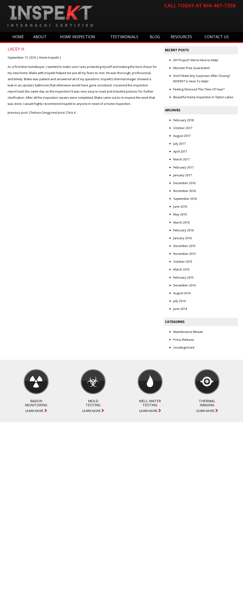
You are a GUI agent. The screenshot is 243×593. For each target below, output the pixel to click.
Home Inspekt (49, 57)
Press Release (183, 339)
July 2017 (179, 143)
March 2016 (181, 222)
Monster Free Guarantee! (191, 68)
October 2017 (182, 128)
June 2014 (180, 309)
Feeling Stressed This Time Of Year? (198, 89)
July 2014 (179, 301)
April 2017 (180, 151)
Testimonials (124, 36)
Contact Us (217, 36)
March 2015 (181, 269)
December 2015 (184, 246)
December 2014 (184, 285)
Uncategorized (183, 347)
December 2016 (184, 183)
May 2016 (180, 214)
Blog (155, 36)
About (40, 36)
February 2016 (183, 230)
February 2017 (183, 167)
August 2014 (182, 293)
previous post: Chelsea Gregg (29, 112)
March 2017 (181, 159)
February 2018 (183, 120)
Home (18, 36)
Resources (181, 36)
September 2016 (185, 198)
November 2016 (184, 191)
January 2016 (182, 238)
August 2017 (182, 136)
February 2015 (183, 277)
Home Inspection (77, 36)
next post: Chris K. (64, 112)
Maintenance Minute (188, 332)
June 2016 (180, 206)
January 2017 (182, 175)
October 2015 (182, 261)
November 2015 (184, 254)
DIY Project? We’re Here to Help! (195, 60)
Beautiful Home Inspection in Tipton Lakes (203, 97)
